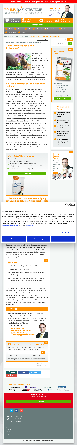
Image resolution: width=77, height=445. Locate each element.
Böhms (14, 20)
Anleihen (19, 29)
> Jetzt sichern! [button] (38, 401)
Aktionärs (9, 111)
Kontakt (8, 428)
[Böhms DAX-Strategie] (23, 9)
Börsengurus (12, 32)
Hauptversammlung (25, 128)
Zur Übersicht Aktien (42, 40)
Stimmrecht (10, 128)
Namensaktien (11, 77)
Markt (19, 92)
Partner (7, 434)
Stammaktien (30, 77)
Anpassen (37, 239)
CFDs (28, 29)
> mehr (56, 173)
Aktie (7, 123)
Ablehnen (14, 239)
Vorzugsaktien (40, 77)
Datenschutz (9, 431)
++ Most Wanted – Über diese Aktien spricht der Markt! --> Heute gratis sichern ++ (38, 1)
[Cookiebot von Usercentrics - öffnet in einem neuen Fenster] (66, 204)
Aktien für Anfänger (18, 328)
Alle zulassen (63, 239)
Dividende (24, 130)
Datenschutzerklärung (10, 225)
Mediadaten (8, 436)
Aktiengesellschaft (36, 113)
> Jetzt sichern (27, 173)
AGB (7, 433)
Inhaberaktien (21, 77)
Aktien (10, 29)
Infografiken (24, 32)
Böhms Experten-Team (57, 155)
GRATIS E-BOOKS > (38, 25)
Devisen (63, 29)
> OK (70, 43)
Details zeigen (66, 233)
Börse (46, 298)
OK (43, 353)
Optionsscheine (52, 29)
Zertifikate (38, 29)
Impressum (29, 225)
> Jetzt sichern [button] (62, 98)
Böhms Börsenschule (17, 36)
